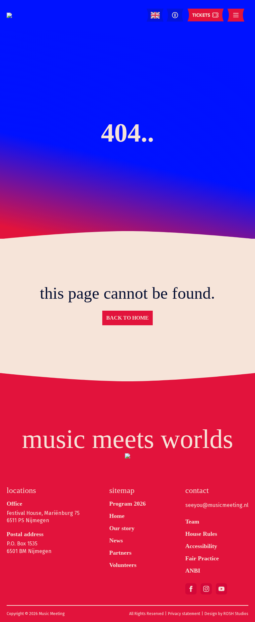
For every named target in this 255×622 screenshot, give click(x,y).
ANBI (192, 570)
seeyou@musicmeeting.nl (216, 505)
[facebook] (191, 588)
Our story (121, 528)
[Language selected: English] (155, 15)
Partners (120, 552)
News (116, 540)
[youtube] (221, 588)
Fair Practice (202, 558)
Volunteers (122, 565)
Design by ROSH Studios (226, 613)
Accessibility (201, 546)
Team (192, 521)
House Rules (201, 533)
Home (117, 516)
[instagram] (206, 588)
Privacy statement (184, 613)
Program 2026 (127, 503)
